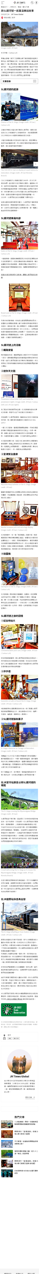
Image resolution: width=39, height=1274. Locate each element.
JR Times (20, 2)
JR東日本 (12, 7)
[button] (35, 164)
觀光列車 (16, 1038)
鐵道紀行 (4, 7)
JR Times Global (17, 14)
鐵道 (10, 1038)
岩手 (13, 17)
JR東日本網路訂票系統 (14, 999)
